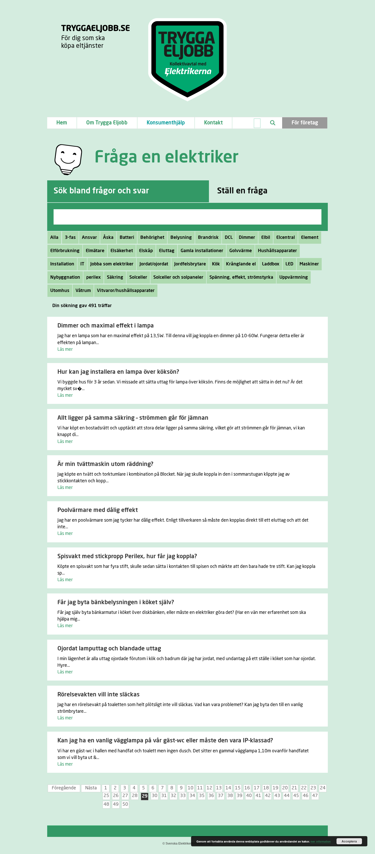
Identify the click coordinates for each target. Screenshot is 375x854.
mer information (320, 841)
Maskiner (309, 264)
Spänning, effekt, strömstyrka (241, 277)
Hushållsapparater (277, 251)
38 (230, 795)
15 (238, 788)
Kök (216, 264)
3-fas (70, 237)
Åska (108, 237)
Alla (54, 237)
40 (249, 795)
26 (116, 795)
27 (125, 795)
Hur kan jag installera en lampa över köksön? (118, 372)
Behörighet (152, 237)
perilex (93, 277)
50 (125, 804)
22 (304, 788)
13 (219, 788)
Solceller (138, 277)
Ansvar (89, 237)
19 (275, 788)
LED (289, 264)
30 (154, 795)
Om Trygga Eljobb (107, 122)
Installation (62, 264)
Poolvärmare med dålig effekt (97, 510)
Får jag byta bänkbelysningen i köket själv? (115, 602)
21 (294, 788)
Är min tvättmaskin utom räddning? (105, 464)
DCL (229, 237)
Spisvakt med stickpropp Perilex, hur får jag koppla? (127, 556)
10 (190, 788)
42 (268, 795)
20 (285, 788)
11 (200, 788)
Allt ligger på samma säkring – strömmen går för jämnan (132, 418)
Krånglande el (241, 264)
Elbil (265, 237)
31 (164, 795)
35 (202, 795)
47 (315, 795)
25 (106, 795)
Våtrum (83, 290)
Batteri (127, 237)
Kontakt (213, 122)
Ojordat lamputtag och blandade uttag (109, 649)
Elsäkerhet (121, 251)
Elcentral (285, 237)
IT (82, 264)
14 (228, 788)
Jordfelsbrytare (190, 264)
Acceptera (349, 841)
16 (247, 788)
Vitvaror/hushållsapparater (126, 290)
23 (313, 788)
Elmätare (95, 251)
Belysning (181, 237)
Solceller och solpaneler (178, 277)
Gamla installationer (202, 251)
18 (266, 788)
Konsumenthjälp (166, 122)
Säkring (115, 277)
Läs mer (65, 349)
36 (211, 795)
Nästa (91, 788)
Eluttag (166, 251)
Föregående (64, 788)
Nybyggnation (65, 277)
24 (323, 788)
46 (305, 795)
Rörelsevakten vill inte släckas (98, 695)
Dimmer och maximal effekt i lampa (105, 326)
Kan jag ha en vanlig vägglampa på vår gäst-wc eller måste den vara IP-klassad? (165, 741)
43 (277, 795)
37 (220, 795)
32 (173, 795)
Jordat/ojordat (154, 264)
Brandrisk (208, 237)
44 (287, 795)
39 (239, 795)
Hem (61, 122)
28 (135, 795)
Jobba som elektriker (111, 264)
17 (256, 788)
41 (258, 795)
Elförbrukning (65, 251)
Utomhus (59, 290)
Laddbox (270, 264)
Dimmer (247, 237)
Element (309, 237)
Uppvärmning (293, 277)
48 (106, 804)
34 (192, 795)
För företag (305, 122)
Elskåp (146, 251)
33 (183, 795)
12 (209, 788)
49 (116, 804)
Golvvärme (240, 251)
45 (296, 795)
